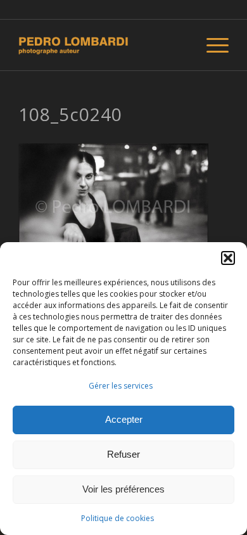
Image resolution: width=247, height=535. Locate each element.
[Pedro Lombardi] (102, 45)
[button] (228, 258)
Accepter (123, 419)
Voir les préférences (123, 489)
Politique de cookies (117, 518)
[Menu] (211, 45)
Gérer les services (121, 385)
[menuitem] (211, 45)
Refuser (123, 454)
